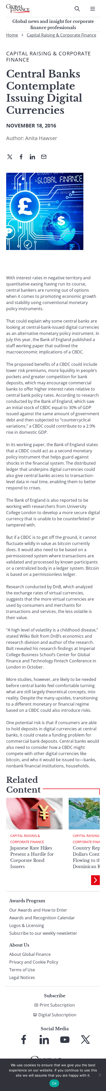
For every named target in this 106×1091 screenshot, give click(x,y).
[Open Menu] (93, 9)
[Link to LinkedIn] (44, 1039)
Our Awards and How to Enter (38, 910)
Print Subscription (57, 1005)
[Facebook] (23, 157)
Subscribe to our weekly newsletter (43, 933)
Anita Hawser (41, 138)
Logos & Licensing (26, 925)
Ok (54, 1083)
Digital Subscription (57, 1015)
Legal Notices (22, 977)
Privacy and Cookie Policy (33, 962)
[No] (99, 1074)
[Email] (45, 157)
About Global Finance (30, 954)
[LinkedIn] (34, 157)
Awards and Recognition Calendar (42, 918)
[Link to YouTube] (64, 1039)
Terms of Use (22, 970)
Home (12, 35)
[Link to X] (85, 1039)
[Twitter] (11, 157)
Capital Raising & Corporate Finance (61, 35)
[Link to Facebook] (23, 1039)
